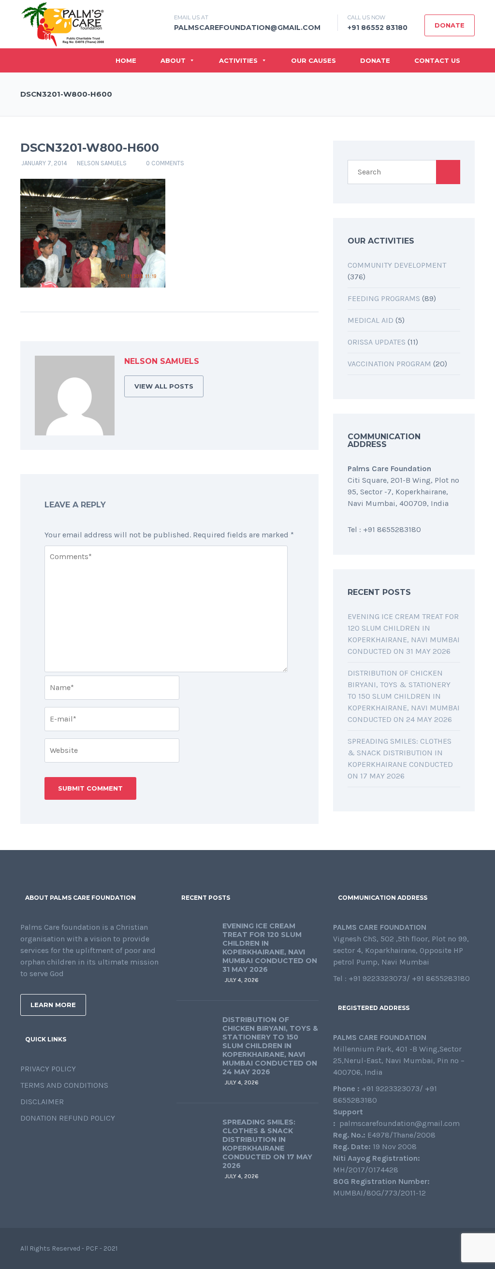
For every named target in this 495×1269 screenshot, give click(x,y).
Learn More (53, 1005)
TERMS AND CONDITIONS (64, 1085)
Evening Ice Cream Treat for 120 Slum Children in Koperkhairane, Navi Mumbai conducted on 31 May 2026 (269, 948)
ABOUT (173, 60)
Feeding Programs (384, 298)
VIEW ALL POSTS (163, 386)
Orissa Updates (377, 341)
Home (126, 60)
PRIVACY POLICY (48, 1068)
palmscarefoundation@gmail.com (247, 27)
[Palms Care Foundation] (62, 23)
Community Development (397, 265)
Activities (238, 60)
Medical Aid (370, 320)
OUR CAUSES (313, 60)
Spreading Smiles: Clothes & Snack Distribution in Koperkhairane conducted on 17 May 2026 (267, 1144)
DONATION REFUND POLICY (67, 1118)
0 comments (165, 163)
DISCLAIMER (42, 1101)
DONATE (450, 25)
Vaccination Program (389, 363)
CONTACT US (437, 60)
